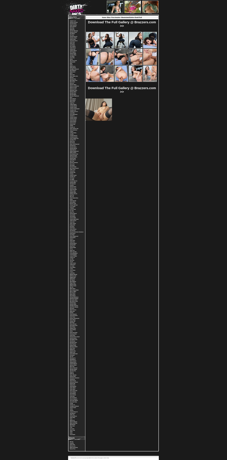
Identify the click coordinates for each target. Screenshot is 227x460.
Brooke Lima (73, 93)
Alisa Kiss (72, 29)
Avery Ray (72, 57)
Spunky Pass (73, 370)
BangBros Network (74, 69)
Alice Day (72, 28)
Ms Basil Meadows (74, 297)
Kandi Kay (72, 227)
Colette (71, 131)
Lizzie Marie (72, 267)
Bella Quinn (72, 71)
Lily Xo (71, 261)
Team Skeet (72, 389)
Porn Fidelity (73, 329)
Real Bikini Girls (73, 339)
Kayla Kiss (72, 241)
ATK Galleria (73, 52)
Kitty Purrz (72, 246)
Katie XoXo (72, 240)
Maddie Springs (73, 274)
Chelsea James (73, 117)
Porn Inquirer (115, 17)
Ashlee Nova (73, 47)
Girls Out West (73, 189)
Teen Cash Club (73, 390)
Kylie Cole (72, 250)
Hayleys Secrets (73, 193)
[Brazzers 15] (150, 81)
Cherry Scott (73, 122)
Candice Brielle (73, 105)
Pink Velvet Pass (73, 325)
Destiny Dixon (73, 146)
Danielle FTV (73, 139)
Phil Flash (72, 322)
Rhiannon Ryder (73, 346)
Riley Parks (72, 348)
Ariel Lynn (72, 43)
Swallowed (72, 379)
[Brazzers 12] (107, 81)
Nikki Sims (72, 311)
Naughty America (74, 305)
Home (104, 17)
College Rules (73, 132)
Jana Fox (72, 212)
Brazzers (72, 83)
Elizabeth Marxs (73, 156)
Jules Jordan (73, 223)
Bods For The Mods (114, 13)
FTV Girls (72, 178)
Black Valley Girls (74, 76)
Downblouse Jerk (74, 154)
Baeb (71, 63)
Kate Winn (72, 234)
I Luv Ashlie (72, 206)
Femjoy (71, 173)
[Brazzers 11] (93, 81)
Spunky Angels (73, 369)
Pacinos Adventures (74, 318)
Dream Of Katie (73, 155)
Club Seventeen (73, 129)
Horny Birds (72, 202)
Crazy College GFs (74, 138)
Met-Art (71, 287)
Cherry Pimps (73, 121)
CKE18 (71, 125)
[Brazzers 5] (150, 47)
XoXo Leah (72, 430)
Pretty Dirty (72, 335)
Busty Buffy (72, 100)
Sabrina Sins (73, 350)
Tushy (71, 409)
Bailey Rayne (73, 67)
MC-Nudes (72, 280)
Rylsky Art (72, 349)
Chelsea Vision (73, 118)
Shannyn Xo (73, 358)
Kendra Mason (73, 243)
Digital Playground (74, 151)
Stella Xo (72, 373)
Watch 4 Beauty (73, 421)
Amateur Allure (73, 37)
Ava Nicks (72, 56)
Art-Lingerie (72, 46)
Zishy (71, 433)
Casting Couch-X (74, 111)
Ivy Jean (72, 210)
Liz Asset (72, 265)
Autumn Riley (73, 54)
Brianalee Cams (73, 90)
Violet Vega (72, 417)
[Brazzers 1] (93, 47)
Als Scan (72, 35)
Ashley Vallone (73, 50)
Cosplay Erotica (73, 135)
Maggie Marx (73, 277)
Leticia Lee (72, 257)
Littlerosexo (72, 264)
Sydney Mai (72, 383)
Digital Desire (73, 149)
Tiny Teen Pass (73, 401)
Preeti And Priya (73, 332)
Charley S (72, 115)
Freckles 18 (72, 176)
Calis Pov (72, 103)
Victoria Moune (73, 416)
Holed (71, 199)
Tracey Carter (73, 407)
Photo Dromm (73, 324)
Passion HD (72, 321)
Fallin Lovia (72, 169)
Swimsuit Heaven (74, 382)
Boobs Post (72, 448)
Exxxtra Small (73, 166)
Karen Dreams (73, 229)
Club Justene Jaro (74, 128)
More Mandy (73, 295)
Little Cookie (73, 263)
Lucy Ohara (72, 270)
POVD (71, 331)
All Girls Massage (74, 30)
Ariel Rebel (72, 45)
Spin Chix (72, 366)
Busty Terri (72, 101)
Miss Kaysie (72, 292)
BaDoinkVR (72, 62)
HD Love (72, 196)
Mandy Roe (72, 278)
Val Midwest (72, 413)
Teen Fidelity (73, 392)
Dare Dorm (72, 142)
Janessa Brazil (73, 213)
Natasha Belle (73, 304)
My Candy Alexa (73, 299)
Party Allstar (73, 319)
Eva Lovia (72, 163)
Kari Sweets (72, 230)
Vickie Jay (72, 414)
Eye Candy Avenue (74, 168)
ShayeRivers (73, 359)
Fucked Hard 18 (73, 180)
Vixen (71, 418)
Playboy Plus (73, 328)
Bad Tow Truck (73, 60)
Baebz (71, 64)
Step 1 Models (73, 375)
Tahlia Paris (72, 384)
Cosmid (72, 134)
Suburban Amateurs (74, 377)
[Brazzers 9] (135, 64)
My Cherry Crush (74, 301)
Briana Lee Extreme (74, 86)
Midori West (72, 288)
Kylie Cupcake (73, 251)
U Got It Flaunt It (74, 411)
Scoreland (72, 355)
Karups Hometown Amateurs (76, 231)
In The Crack (73, 209)
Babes (71, 59)
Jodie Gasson (73, 220)
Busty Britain (73, 98)
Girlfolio (72, 185)
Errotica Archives (74, 162)
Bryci (71, 97)
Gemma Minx (73, 182)
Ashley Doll (72, 49)
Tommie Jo (72, 404)
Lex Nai (71, 258)
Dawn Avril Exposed (74, 144)
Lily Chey (72, 260)
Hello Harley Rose (74, 197)
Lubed (71, 268)
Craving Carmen (73, 137)
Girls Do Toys (73, 188)
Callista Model (73, 104)
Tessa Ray (72, 396)
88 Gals (71, 441)
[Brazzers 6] (93, 64)
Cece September (73, 114)
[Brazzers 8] (121, 64)
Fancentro (72, 171)
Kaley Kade (72, 224)
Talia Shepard (73, 386)
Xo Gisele (72, 428)
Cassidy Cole (73, 110)
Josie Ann (72, 222)
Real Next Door (73, 342)
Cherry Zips (72, 124)
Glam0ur (72, 443)
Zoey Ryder (72, 434)
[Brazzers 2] (107, 47)
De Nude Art (73, 145)
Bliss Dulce (72, 81)
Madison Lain (73, 275)
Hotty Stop (72, 444)
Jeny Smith (72, 214)
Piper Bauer (72, 326)
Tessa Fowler (73, 394)
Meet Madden (73, 281)
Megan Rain (72, 282)
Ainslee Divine (73, 23)
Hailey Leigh (73, 190)
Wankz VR (72, 420)
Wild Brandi (72, 424)
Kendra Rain (73, 244)
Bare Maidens (73, 70)
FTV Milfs (72, 179)
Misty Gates (72, 294)
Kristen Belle (73, 247)
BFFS (71, 73)
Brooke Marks (73, 94)
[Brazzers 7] (107, 64)
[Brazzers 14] (135, 81)
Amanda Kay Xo (73, 36)
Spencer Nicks (73, 365)
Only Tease (72, 316)
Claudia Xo (72, 127)
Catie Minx (72, 112)
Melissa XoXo (73, 284)
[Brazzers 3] (121, 47)
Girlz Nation (132, 13)
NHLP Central (73, 309)
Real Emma (72, 341)
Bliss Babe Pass (73, 80)
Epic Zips (72, 161)
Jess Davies (72, 216)
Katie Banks (72, 237)
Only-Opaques (73, 314)
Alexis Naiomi (73, 26)
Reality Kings (73, 345)
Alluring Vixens (73, 32)
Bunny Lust (72, 446)
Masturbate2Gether (127, 17)
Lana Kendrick (73, 254)
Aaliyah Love (73, 20)
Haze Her (72, 195)
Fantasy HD (72, 172)
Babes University (74, 447)
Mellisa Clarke (73, 285)
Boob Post (150, 13)
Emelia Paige (73, 158)
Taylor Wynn (73, 387)
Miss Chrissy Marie (74, 290)
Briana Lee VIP (73, 87)
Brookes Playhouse (74, 95)
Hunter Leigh (73, 203)
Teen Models (73, 393)
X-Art (71, 427)
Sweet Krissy (73, 380)
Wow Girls (72, 426)
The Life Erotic (73, 397)
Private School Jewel (75, 336)
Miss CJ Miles (73, 291)
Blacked (72, 77)
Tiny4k (71, 403)
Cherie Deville (73, 120)
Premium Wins (73, 333)
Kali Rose (72, 226)
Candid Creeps (73, 107)
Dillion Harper (73, 152)
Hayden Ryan (73, 192)
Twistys (71, 410)
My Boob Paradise (74, 298)
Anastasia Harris (73, 40)
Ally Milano (72, 33)
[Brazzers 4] (135, 47)
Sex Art (71, 356)
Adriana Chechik (74, 22)
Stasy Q (72, 372)
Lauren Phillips (73, 256)
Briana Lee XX (73, 88)
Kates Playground (74, 236)
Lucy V (71, 271)
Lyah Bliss (72, 273)
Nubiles (71, 312)
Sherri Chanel (73, 360)
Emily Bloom (73, 159)
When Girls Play (73, 423)
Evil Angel (72, 165)
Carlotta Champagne (75, 108)
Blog (108, 17)
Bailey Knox (72, 66)
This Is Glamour (73, 399)
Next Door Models (74, 307)
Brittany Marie (73, 91)
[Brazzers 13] (121, 81)
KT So (71, 248)
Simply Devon (73, 362)
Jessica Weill (73, 217)
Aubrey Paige (73, 53)
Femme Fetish (73, 175)
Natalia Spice (73, 302)
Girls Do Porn (73, 186)
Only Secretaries (73, 315)
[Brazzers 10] (150, 64)
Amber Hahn (73, 39)
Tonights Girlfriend (74, 406)
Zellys (71, 431)
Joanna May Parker (74, 219)
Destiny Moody (73, 148)
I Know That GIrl (73, 205)
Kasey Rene (72, 233)
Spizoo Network (73, 367)
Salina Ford (72, 352)
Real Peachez (73, 343)
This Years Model (74, 400)
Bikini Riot (72, 74)
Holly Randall (73, 200)
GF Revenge (73, 183)
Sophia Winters (73, 363)
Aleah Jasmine (73, 25)
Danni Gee (72, 141)
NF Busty (72, 308)
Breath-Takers (73, 84)
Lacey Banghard (73, 253)
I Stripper (72, 207)
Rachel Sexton (73, 338)
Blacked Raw (73, 78)
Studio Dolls (73, 376)
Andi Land (72, 42)
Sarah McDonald (73, 353)
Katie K (71, 239)
